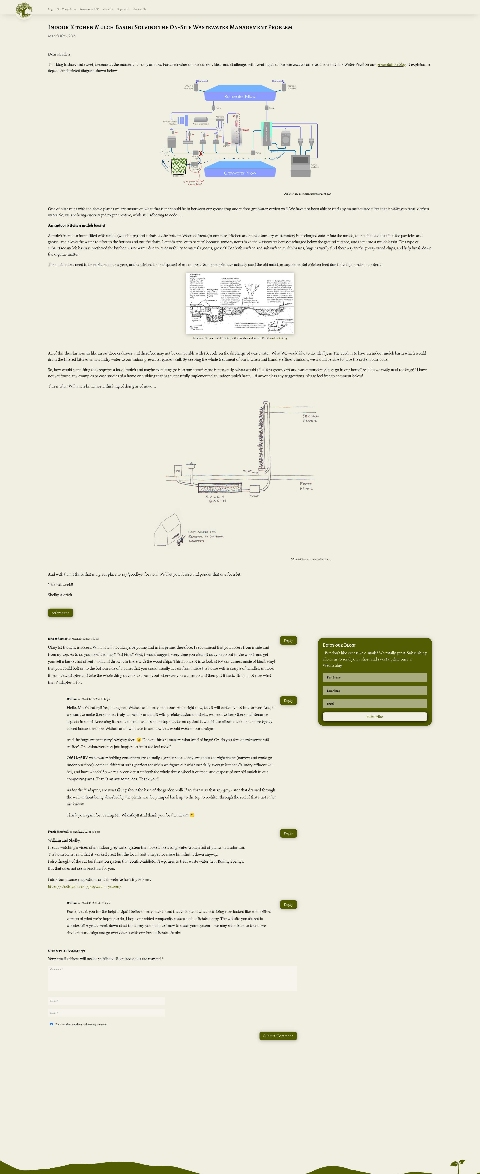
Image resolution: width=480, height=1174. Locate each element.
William (72, 699)
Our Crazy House (66, 9)
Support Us (123, 9)
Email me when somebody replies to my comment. (81, 1024)
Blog (50, 9)
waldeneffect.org (278, 338)
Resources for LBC (89, 9)
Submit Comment (278, 1036)
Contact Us (140, 9)
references (60, 612)
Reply (288, 640)
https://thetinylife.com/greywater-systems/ (85, 886)
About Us (108, 9)
